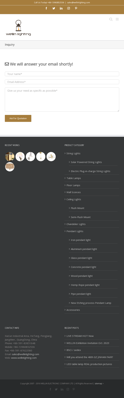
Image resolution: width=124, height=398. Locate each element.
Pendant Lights (75, 231)
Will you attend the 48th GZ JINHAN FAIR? (90, 357)
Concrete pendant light (83, 267)
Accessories (73, 309)
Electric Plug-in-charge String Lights (90, 171)
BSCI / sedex (74, 350)
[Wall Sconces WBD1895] (20, 156)
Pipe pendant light (81, 293)
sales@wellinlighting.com (78, 2)
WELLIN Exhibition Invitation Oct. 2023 (88, 343)
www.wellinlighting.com (24, 357)
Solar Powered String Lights (86, 162)
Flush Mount (77, 208)
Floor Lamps (73, 185)
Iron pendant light (81, 239)
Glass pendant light (81, 257)
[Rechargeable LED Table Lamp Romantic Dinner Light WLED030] (10, 156)
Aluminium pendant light (84, 249)
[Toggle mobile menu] (117, 19)
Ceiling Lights (74, 199)
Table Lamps (74, 178)
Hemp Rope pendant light (85, 284)
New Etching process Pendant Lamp (91, 302)
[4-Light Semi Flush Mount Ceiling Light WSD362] (51, 156)
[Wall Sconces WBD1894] (30, 156)
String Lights (73, 153)
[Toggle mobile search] (111, 19)
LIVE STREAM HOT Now (80, 335)
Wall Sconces (74, 192)
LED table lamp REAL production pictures (89, 364)
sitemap (98, 383)
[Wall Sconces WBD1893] (41, 156)
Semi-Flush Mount (81, 217)
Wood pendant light (82, 275)
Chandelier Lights (76, 224)
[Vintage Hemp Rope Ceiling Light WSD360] (10, 167)
